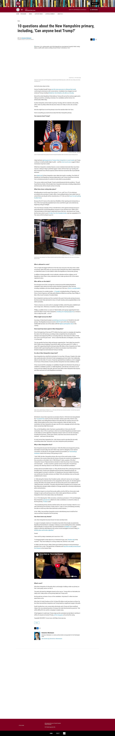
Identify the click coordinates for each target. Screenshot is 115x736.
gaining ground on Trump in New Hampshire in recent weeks (58, 160)
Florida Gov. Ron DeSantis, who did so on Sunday (61, 93)
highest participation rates (66, 323)
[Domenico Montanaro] (37, 636)
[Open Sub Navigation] (27, 13)
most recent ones (66, 162)
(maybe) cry (68, 526)
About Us (60, 13)
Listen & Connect (50, 13)
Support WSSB (39, 13)
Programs (23, 13)
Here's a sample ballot (74, 288)
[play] (18, 10)
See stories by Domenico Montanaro (52, 638)
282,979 (58, 322)
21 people (57, 291)
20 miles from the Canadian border (57, 213)
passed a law (46, 499)
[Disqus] (57, 666)
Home (17, 13)
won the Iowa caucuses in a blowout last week (63, 89)
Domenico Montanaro (26, 38)
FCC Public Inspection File (50, 727)
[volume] (22, 9)
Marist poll (40, 175)
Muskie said (71, 539)
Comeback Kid (40, 418)
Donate (95, 3)
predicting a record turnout (60, 320)
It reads (45, 501)
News (30, 13)
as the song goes (58, 615)
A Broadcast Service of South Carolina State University (53, 724)
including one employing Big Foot (65, 311)
